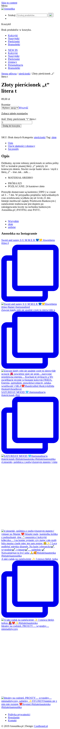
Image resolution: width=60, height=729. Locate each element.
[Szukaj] (50, 15)
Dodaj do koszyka (11, 126)
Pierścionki (14, 41)
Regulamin (14, 717)
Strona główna (9, 73)
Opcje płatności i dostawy (21, 146)
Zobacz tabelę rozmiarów (14, 113)
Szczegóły (13, 149)
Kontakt (12, 720)
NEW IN (13, 50)
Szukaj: (12, 15)
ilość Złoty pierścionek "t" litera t (18, 119)
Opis (10, 143)
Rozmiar (5, 104)
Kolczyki (13, 35)
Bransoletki (14, 44)
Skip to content (9, 2)
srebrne (12, 227)
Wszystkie (13, 221)
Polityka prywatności (19, 714)
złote (54, 137)
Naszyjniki (13, 38)
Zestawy (12, 62)
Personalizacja (15, 65)
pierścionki (24, 73)
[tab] (33, 143)
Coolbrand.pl (41, 726)
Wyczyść (23, 107)
